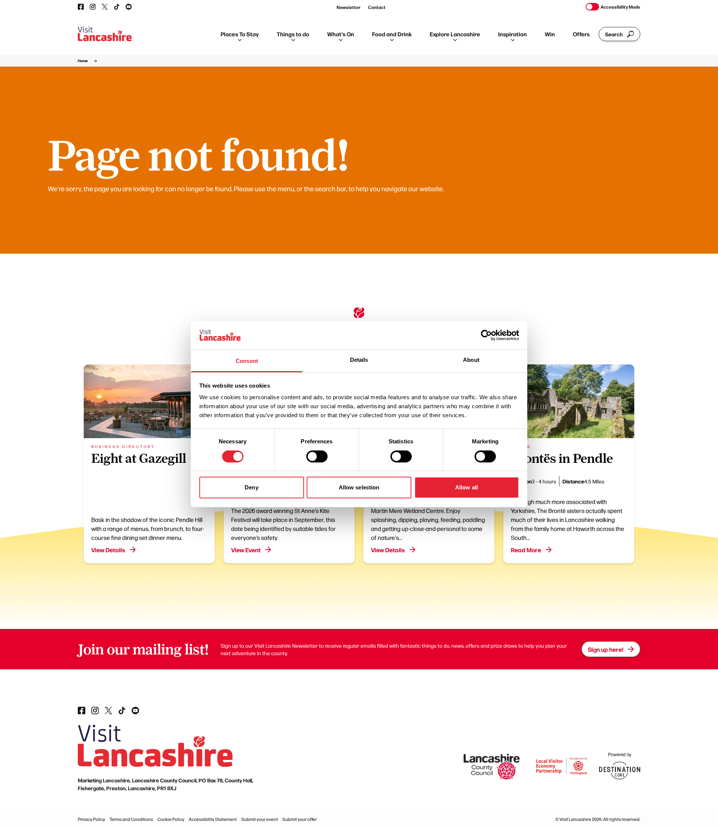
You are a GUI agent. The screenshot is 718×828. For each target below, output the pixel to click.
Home (83, 60)
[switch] (317, 456)
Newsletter (348, 7)
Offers (581, 34)
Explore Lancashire (455, 34)
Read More (526, 550)
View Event (246, 550)
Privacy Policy (91, 819)
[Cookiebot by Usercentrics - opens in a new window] (486, 335)
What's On (340, 34)
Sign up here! (605, 649)
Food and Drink (392, 34)
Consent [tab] (247, 361)
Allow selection (359, 487)
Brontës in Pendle (562, 458)
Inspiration (512, 34)
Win (550, 34)
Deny (251, 487)
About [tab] (471, 360)
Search (614, 34)
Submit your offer (299, 819)
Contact (377, 7)
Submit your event (259, 819)
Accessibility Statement (213, 819)
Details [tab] (359, 360)
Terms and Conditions (131, 819)
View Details (108, 550)
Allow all (466, 487)
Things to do (293, 34)
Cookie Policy (170, 819)
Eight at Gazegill (138, 458)
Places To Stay (240, 34)
